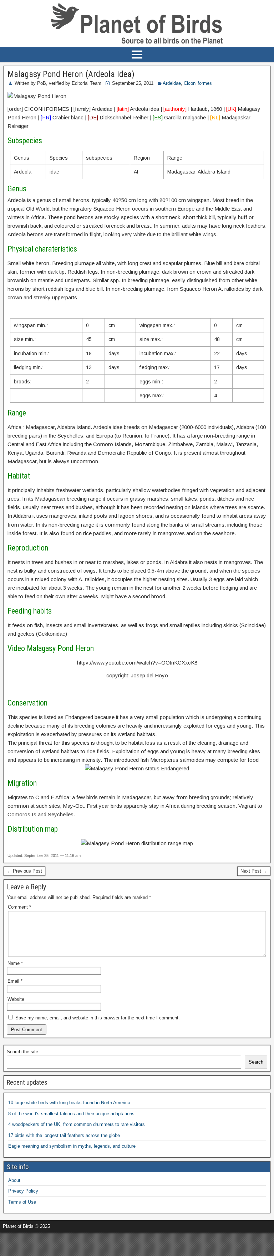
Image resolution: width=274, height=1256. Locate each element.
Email (14, 981)
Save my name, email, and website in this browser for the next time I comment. (97, 1017)
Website (15, 999)
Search (256, 1062)
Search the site (22, 1051)
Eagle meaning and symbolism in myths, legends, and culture (72, 1146)
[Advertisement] (83, 1243)
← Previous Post (24, 871)
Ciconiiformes (198, 83)
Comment (19, 907)
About (14, 1180)
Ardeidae (172, 83)
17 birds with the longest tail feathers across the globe (64, 1135)
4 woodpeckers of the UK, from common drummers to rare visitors (76, 1124)
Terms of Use (22, 1202)
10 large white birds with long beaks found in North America (69, 1102)
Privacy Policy (23, 1191)
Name (15, 963)
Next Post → (253, 871)
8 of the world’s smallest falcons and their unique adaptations (71, 1113)
